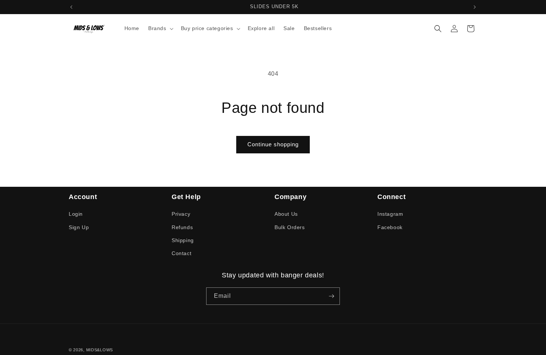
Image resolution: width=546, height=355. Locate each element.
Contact (181, 253)
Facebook (390, 227)
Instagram (390, 214)
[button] (160, 28)
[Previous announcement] (71, 7)
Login (76, 214)
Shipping (183, 240)
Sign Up (79, 227)
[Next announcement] (475, 7)
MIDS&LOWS (99, 350)
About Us (286, 214)
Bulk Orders (289, 227)
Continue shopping (273, 144)
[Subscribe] (331, 296)
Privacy (181, 214)
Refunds (182, 227)
